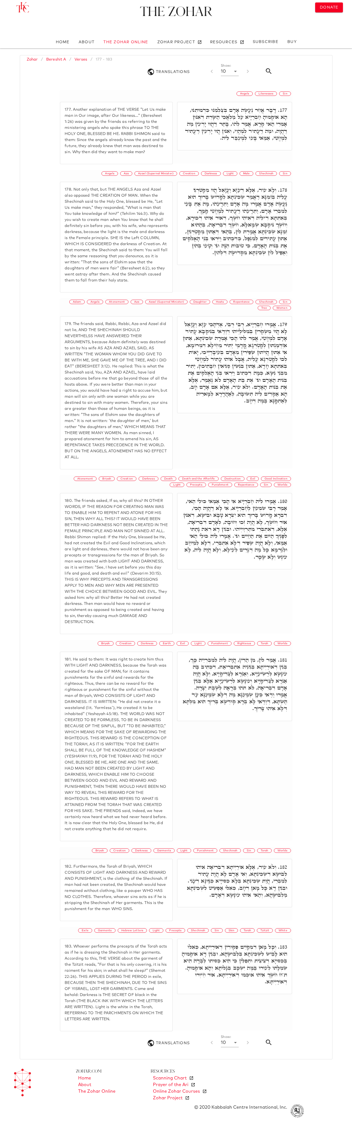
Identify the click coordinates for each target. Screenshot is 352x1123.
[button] (230, 71)
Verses (81, 59)
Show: (226, 65)
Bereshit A (56, 59)
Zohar (32, 59)
